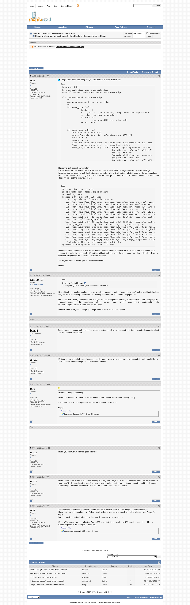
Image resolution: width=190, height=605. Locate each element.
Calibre (66, 34)
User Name (128, 33)
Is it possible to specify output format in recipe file (47, 581)
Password (127, 36)
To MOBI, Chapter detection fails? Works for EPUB (48, 570)
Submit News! (67, 6)
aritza (33, 359)
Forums (40, 6)
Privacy (155, 597)
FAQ (139, 597)
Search (150, 27)
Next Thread (101, 550)
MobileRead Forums (40, 34)
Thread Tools (132, 72)
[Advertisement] (95, 58)
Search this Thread (150, 72)
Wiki (48, 6)
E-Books (89, 27)
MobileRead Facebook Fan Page (70, 46)
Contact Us (131, 597)
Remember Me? (154, 34)
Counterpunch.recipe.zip (73, 414)
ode (32, 80)
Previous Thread (90, 550)
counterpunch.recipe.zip (72, 531)
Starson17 (37, 279)
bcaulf (34, 330)
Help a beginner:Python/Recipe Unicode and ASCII (48, 573)
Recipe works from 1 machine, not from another (47, 585)
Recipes (73, 34)
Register (38, 27)
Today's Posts (121, 27)
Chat (55, 6)
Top (160, 597)
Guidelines (62, 27)
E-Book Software (55, 34)
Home (31, 6)
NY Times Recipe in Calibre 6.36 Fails (43, 577)
